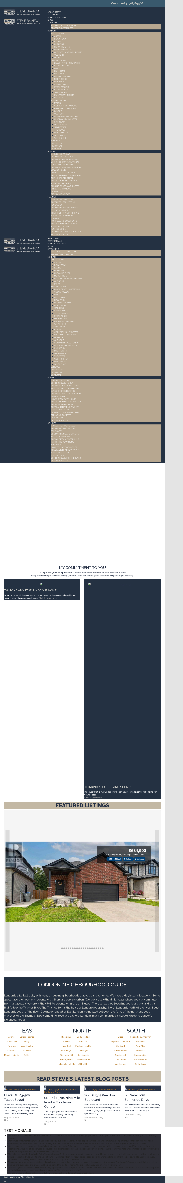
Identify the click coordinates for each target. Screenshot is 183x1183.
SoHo (26, 1055)
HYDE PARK (59, 73)
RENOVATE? (56, 205)
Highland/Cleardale (120, 1041)
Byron (120, 1037)
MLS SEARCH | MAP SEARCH (63, 25)
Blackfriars (66, 1037)
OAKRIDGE (59, 81)
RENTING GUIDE (58, 229)
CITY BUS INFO (57, 143)
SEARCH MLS (53, 23)
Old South (120, 1046)
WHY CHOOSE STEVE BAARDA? (65, 162)
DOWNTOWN (60, 39)
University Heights (66, 1064)
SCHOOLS (55, 140)
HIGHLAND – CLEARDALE (65, 108)
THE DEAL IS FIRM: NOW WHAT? (65, 181)
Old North (26, 1050)
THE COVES (59, 130)
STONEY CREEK (61, 90)
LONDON (52, 31)
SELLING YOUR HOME (60, 210)
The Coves (120, 1059)
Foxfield (66, 1041)
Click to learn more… (93, 798)
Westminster (140, 1059)
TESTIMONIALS (55, 15)
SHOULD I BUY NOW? (60, 154)
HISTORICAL (56, 146)
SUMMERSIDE (60, 127)
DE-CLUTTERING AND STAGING (65, 207)
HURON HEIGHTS (62, 47)
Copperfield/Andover (140, 1037)
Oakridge (83, 1050)
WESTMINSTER (61, 132)
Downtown (11, 1041)
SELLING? (52, 197)
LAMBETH (58, 111)
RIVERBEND (59, 122)
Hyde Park (66, 1046)
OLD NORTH (59, 55)
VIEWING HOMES (58, 170)
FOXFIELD (58, 68)
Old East (12, 1050)
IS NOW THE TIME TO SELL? (63, 199)
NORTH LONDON (58, 60)
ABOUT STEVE (54, 12)
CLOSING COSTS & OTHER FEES (65, 186)
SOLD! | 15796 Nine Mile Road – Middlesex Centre (62, 1102)
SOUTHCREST (60, 124)
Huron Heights (26, 1046)
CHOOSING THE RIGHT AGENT (65, 159)
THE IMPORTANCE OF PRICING (65, 213)
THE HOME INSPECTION (62, 178)
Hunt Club (83, 1041)
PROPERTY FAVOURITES (62, 28)
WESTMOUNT (60, 135)
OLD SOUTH (59, 114)
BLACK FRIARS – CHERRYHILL (67, 63)
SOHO (57, 57)
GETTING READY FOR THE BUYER (66, 231)
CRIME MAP (56, 148)
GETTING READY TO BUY (62, 156)
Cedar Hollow (83, 1037)
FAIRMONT (59, 44)
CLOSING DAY (57, 191)
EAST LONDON (57, 33)
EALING (57, 41)
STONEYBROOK (61, 87)
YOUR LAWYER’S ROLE (61, 183)
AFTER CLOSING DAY (60, 194)
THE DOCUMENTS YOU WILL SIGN (66, 175)
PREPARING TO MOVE (61, 189)
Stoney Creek (83, 1059)
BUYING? (52, 151)
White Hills (83, 1064)
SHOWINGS (56, 218)
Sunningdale (83, 1055)
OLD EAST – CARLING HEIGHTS (68, 52)
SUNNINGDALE (61, 92)
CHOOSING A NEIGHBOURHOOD (66, 167)
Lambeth (140, 1041)
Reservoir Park (121, 1050)
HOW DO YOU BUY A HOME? (63, 173)
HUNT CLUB (59, 71)
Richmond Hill (66, 1055)
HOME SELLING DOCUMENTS (64, 221)
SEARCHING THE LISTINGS (63, 164)
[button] (7, 891)
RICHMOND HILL (61, 84)
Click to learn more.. (48, 598)
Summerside (140, 1055)
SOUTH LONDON (58, 100)
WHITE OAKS (60, 138)
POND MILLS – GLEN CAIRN (66, 116)
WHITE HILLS (60, 98)
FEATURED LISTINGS (57, 17)
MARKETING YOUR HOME (62, 215)
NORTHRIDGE (60, 79)
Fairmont (12, 1046)
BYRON (57, 103)
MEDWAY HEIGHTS (62, 76)
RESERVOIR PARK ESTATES (66, 119)
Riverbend (140, 1050)
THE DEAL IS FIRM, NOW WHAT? (65, 223)
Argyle (11, 1037)
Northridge (66, 1050)
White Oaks (140, 1064)
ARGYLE (57, 36)
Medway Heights (83, 1046)
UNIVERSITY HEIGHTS (64, 95)
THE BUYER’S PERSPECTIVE (63, 202)
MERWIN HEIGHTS (62, 49)
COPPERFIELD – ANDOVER (66, 106)
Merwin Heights (11, 1055)
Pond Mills (140, 1046)
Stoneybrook (66, 1059)
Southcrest (120, 1055)
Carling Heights (27, 1037)
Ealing (26, 1041)
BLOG (50, 20)
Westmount (120, 1064)
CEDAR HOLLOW (61, 65)
